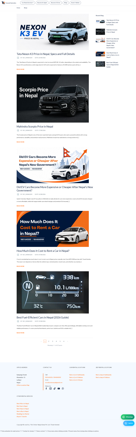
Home (18, 8)
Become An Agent (42, 2)
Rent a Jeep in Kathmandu (103, 375)
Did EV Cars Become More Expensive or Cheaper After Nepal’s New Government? (55, 188)
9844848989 (57, 377)
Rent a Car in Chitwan (76, 380)
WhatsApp (129, 417)
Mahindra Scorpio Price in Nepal (35, 126)
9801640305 (49, 377)
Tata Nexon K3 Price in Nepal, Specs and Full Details (46, 53)
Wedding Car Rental (23, 414)
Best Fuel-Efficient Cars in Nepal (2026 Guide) (43, 317)
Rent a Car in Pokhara (76, 377)
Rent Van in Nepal (22, 406)
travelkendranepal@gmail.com (53, 382)
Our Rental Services (27, 2)
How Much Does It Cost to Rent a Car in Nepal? (43, 250)
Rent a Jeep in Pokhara (103, 377)
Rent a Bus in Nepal (22, 411)
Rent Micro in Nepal (23, 403)
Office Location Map (23, 385)
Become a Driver (55, 2)
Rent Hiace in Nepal (23, 409)
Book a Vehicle (75, 2)
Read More (20, 69)
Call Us (130, 423)
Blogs (65, 2)
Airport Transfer (22, 416)
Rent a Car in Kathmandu (76, 375)
